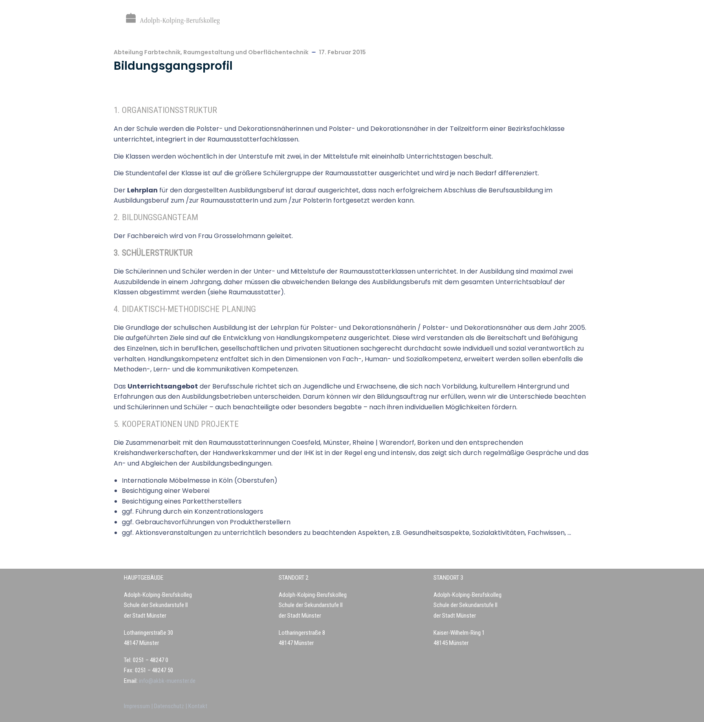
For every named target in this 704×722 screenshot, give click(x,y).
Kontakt (197, 706)
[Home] (173, 18)
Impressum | (139, 706)
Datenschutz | (171, 706)
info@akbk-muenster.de (167, 680)
